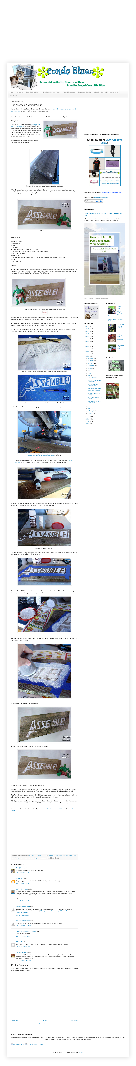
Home (11, 92)
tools (40, 858)
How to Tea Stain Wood (94, 388)
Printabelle (19, 942)
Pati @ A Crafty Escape (23, 868)
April (89, 406)
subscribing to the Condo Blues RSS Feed (51, 809)
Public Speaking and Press (51, 92)
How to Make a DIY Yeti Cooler (120, 347)
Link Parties (13, 95)
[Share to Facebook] (56, 858)
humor (75, 855)
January (90, 413)
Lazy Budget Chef (32, 92)
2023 (88, 329)
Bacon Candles (92, 378)
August (90, 368)
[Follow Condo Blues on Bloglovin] (93, 202)
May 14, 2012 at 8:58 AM (23, 936)
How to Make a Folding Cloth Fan (120, 326)
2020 (88, 336)
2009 (88, 421)
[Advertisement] (68, 15)
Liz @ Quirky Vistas (22, 889)
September (91, 365)
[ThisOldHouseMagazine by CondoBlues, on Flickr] (112, 398)
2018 (88, 341)
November (91, 360)
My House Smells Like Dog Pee (94, 394)
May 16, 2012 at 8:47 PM (23, 946)
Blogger (81, 1052)
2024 (88, 326)
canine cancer (58, 855)
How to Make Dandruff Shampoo (94, 402)
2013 (88, 353)
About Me (20, 92)
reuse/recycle (35, 858)
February (90, 411)
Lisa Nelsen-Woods (22, 952)
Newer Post (15, 1020)
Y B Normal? (20, 878)
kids (13, 858)
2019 (88, 338)
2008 (88, 424)
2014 (88, 351)
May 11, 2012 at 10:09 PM (23, 925)
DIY (67, 855)
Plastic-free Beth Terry (23, 906)
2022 (88, 331)
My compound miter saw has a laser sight (41, 455)
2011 (88, 416)
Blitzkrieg (51, 855)
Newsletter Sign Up (84, 92)
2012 (88, 356)
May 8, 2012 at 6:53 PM (22, 901)
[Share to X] (53, 858)
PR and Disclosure (69, 92)
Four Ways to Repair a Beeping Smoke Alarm (120, 337)
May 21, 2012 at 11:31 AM (23, 961)
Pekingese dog (27, 858)
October (90, 363)
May (89, 375)
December (91, 358)
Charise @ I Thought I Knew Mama (26, 931)
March (90, 408)
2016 (88, 346)
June (89, 373)
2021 (88, 334)
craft (64, 855)
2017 (88, 343)
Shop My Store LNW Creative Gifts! (106, 92)
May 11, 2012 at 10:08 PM (23, 915)
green (71, 855)
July (89, 370)
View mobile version (44, 1024)
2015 (88, 348)
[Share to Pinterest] (58, 858)
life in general (18, 858)
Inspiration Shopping (94, 391)
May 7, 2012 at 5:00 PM (22, 883)
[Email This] (49, 858)
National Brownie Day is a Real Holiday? (115, 320)
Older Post (75, 1020)
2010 (88, 419)
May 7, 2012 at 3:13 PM (22, 872)
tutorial (45, 858)
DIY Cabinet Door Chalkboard (93, 385)
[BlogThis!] (51, 858)
